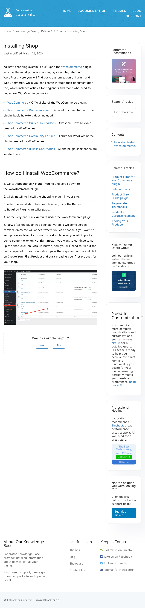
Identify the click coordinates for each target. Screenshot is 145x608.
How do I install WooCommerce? (125, 144)
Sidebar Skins (121, 189)
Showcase (76, 563)
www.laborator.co (47, 600)
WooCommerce (71, 67)
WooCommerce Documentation (28, 110)
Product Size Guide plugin (120, 196)
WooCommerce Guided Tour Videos (31, 123)
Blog (136, 11)
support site (21, 576)
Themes (119, 11)
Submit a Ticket (120, 513)
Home (66, 11)
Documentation (92, 11)
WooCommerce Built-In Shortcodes (31, 149)
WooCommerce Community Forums (31, 136)
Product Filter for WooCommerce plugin (123, 180)
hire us (116, 343)
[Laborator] (22, 17)
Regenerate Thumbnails (119, 205)
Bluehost (117, 425)
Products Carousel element (123, 213)
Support (133, 16)
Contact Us (77, 570)
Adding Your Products (120, 222)
